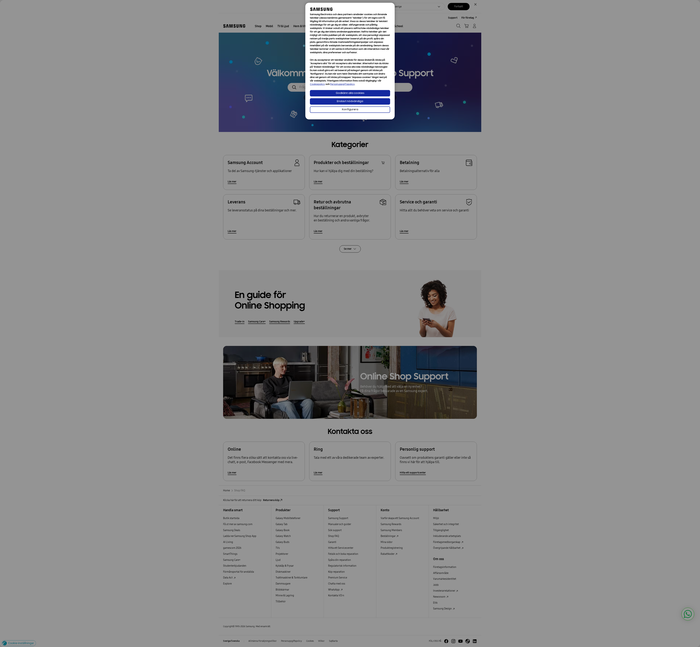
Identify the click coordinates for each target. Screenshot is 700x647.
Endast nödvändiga (350, 101)
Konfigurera (350, 109)
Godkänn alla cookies (350, 93)
